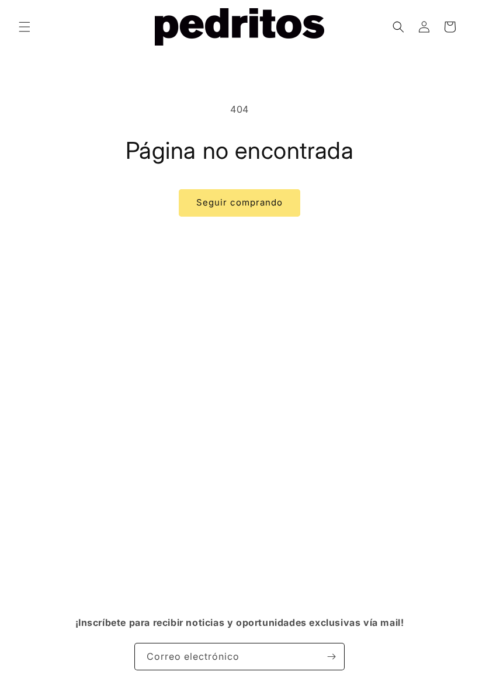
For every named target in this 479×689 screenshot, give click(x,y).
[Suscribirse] (331, 656)
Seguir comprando (239, 202)
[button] (24, 27)
